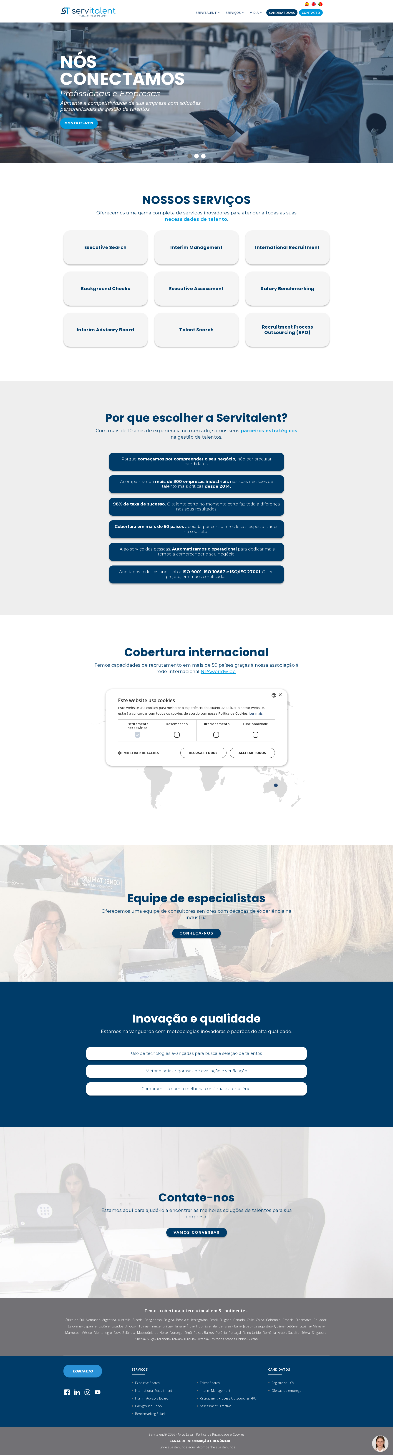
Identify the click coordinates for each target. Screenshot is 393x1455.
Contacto (311, 12)
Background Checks (105, 288)
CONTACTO (83, 1371)
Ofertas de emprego (287, 1390)
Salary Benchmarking (287, 288)
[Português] (320, 4)
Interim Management (196, 247)
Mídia (254, 12)
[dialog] (196, 727)
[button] (138, 753)
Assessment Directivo (215, 1406)
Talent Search (196, 329)
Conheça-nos (196, 933)
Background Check (148, 1406)
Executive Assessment (196, 288)
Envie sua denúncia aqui (177, 1447)
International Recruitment (287, 247)
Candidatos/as (282, 12)
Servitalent (207, 12)
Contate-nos (79, 111)
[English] (313, 4)
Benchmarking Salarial (151, 1414)
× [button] (280, 695)
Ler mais (256, 713)
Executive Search (105, 247)
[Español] (307, 4)
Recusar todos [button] (203, 753)
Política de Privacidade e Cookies (220, 1434)
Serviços (234, 12)
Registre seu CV (283, 1383)
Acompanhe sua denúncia (216, 1447)
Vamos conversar (197, 1232)
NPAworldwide (218, 671)
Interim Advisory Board (105, 329)
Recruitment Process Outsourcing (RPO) (287, 329)
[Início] (89, 11)
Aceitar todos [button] (252, 753)
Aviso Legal (186, 1434)
